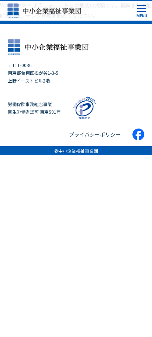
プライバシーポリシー (95, 134)
